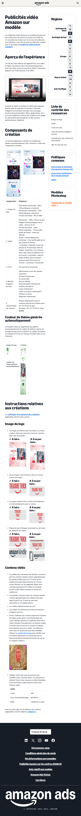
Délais (53, 180)
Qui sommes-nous (40, 747)
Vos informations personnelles (40, 758)
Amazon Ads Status (40, 774)
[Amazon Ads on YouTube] (46, 741)
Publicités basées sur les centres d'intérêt (40, 763)
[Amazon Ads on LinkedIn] (26, 741)
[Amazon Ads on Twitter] (33, 741)
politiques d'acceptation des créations (24, 414)
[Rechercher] (78, 3)
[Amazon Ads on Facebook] (53, 741)
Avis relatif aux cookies (40, 769)
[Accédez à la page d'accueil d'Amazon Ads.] (40, 798)
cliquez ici (32, 712)
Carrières (41, 780)
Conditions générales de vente (40, 753)
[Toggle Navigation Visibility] (2, 3)
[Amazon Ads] (40, 3)
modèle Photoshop (24, 633)
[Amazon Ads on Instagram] (39, 741)
